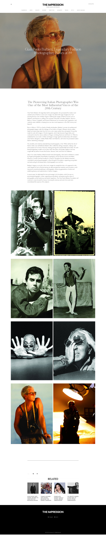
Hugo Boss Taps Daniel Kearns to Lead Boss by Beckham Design (32, 498)
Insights (37, 10)
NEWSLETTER (91, 3)
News (31, 10)
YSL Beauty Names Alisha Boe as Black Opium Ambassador (73, 498)
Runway (44, 10)
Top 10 (72, 10)
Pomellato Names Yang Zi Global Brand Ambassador (58, 498)
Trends (66, 10)
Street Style (51, 10)
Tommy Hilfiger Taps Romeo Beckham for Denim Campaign (46, 498)
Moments (59, 10)
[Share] (33, 473)
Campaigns (24, 10)
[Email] (37, 473)
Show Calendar (81, 10)
